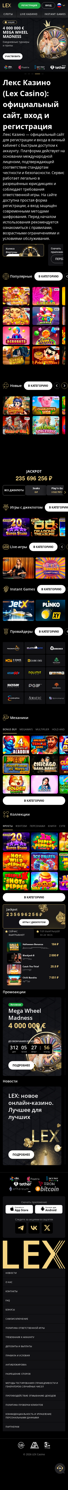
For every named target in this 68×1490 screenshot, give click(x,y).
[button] (64, 386)
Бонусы (10, 1309)
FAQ (8, 1300)
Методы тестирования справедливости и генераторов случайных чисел (32, 1385)
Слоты (8, 14)
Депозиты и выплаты (19, 1346)
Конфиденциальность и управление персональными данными (29, 1416)
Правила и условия (18, 1355)
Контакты (12, 1291)
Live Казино (29, 14)
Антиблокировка (16, 1364)
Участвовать (12, 56)
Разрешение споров (18, 1373)
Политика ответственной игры (25, 1328)
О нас (9, 1282)
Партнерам (12, 1426)
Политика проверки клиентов (24, 1404)
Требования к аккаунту (20, 1337)
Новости (11, 1272)
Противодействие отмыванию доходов (31, 1395)
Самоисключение (17, 1318)
